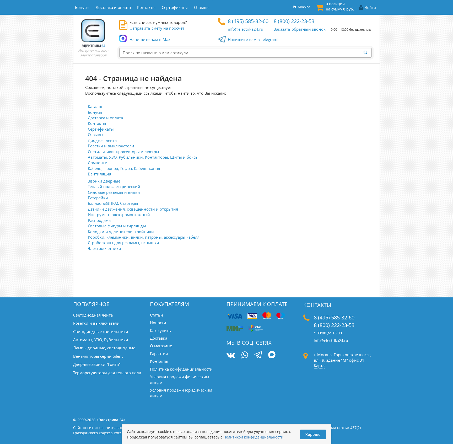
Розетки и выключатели (111, 145)
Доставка (158, 338)
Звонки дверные (104, 181)
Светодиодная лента (93, 315)
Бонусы (95, 112)
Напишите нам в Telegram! (253, 39)
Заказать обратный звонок (300, 29)
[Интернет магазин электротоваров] (93, 33)
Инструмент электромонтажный (119, 214)
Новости (158, 322)
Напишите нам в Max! (150, 39)
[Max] (272, 355)
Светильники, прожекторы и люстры (123, 151)
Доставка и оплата (105, 117)
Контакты (97, 123)
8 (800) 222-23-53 (294, 21)
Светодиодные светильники (100, 331)
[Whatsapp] (244, 355)
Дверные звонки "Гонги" (97, 364)
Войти (370, 7)
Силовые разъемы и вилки (114, 192)
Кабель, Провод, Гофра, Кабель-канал (124, 168)
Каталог (95, 106)
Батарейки (98, 197)
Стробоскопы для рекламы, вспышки (123, 242)
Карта (319, 365)
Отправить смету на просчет (157, 28)
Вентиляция (99, 173)
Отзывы (95, 134)
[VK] (230, 355)
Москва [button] (303, 6)
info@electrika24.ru (245, 29)
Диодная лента (102, 140)
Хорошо (313, 434)
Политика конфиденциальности (181, 369)
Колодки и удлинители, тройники (121, 231)
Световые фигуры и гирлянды (117, 225)
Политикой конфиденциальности (253, 437)
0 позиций (340, 6)
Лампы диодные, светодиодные (104, 347)
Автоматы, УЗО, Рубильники (100, 339)
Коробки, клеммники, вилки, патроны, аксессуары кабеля (143, 237)
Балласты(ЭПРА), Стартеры (113, 203)
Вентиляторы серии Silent (98, 356)
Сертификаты (101, 129)
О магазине (161, 345)
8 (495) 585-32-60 (248, 21)
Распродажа (99, 220)
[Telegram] (258, 355)
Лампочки (97, 162)
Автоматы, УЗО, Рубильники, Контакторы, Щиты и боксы (143, 157)
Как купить (160, 330)
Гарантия (159, 353)
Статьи (156, 315)
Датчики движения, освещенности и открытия (133, 209)
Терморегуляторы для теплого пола (107, 372)
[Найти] (367, 52)
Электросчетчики (104, 248)
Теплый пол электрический (114, 186)
